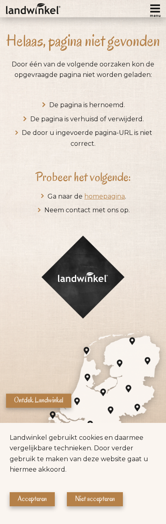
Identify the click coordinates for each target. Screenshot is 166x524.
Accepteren (32, 498)
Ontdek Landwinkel (38, 400)
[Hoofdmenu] (155, 8)
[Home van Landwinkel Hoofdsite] (33, 8)
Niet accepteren (95, 498)
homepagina (104, 196)
